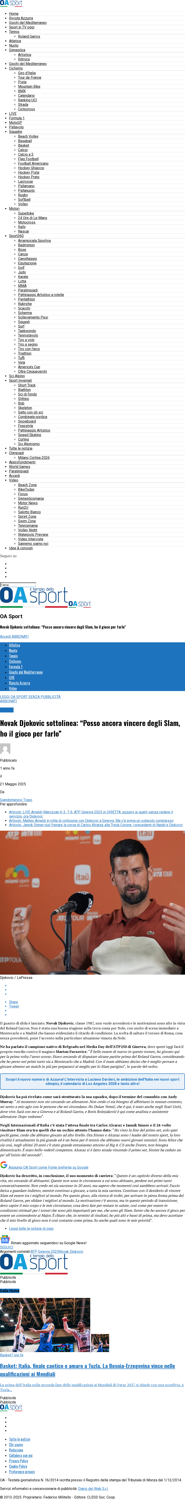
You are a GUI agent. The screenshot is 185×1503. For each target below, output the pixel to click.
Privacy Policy (18, 1461)
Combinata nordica (32, 417)
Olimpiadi (16, 453)
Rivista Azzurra (21, 18)
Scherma (25, 313)
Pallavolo (16, 127)
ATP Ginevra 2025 (45, 1251)
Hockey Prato (28, 177)
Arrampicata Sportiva (34, 240)
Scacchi (24, 308)
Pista (22, 82)
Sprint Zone (27, 516)
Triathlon (24, 353)
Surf (21, 326)
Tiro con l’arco (29, 349)
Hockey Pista (28, 172)
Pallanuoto (26, 190)
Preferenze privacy (22, 1471)
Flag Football (28, 159)
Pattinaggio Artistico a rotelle (41, 295)
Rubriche (25, 304)
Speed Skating (29, 435)
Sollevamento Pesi (33, 317)
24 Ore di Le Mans (32, 218)
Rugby (23, 195)
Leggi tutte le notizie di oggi (31, 1228)
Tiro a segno (28, 344)
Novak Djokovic (71, 1251)
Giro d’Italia (27, 73)
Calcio (23, 150)
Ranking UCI (27, 100)
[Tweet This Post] (97, 990)
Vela (21, 362)
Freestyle (25, 426)
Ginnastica (17, 50)
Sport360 (16, 236)
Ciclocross (26, 109)
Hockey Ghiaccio (31, 168)
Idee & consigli (21, 548)
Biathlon (24, 390)
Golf (21, 268)
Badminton (26, 245)
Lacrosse (25, 181)
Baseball (25, 141)
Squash (24, 322)
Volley (23, 204)
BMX (22, 91)
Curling (23, 439)
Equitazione (27, 263)
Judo (22, 272)
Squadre (15, 131)
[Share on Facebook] (97, 985)
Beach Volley (28, 136)
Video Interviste (30, 539)
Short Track (27, 385)
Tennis (14, 32)
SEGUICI (6, 1247)
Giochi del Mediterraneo (28, 23)
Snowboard (27, 421)
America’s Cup (29, 367)
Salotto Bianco (29, 512)
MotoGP (15, 122)
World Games (19, 467)
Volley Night (27, 530)
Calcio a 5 (25, 154)
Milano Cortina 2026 (34, 458)
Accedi (14, 476)
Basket (23, 145)
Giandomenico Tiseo (16, 800)
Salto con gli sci (30, 412)
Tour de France (29, 77)
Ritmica (24, 59)
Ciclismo (16, 68)
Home (13, 14)
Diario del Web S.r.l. (93, 1489)
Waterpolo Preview (33, 534)
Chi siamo (16, 1444)
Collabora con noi (20, 1455)
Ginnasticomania (31, 498)
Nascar (23, 231)
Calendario (26, 95)
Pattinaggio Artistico (34, 430)
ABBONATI (20, 636)
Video (13, 480)
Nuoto (13, 45)
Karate (23, 277)
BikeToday (26, 489)
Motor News (28, 503)
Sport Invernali (20, 380)
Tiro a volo (26, 340)
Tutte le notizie (20, 448)
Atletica (15, 41)
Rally (22, 227)
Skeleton (25, 408)
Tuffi (21, 358)
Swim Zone (27, 521)
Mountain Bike (29, 86)
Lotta (22, 281)
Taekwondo (27, 331)
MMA (22, 286)
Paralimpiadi (28, 290)
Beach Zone (27, 485)
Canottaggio (27, 259)
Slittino (23, 399)
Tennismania (28, 525)
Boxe (22, 249)
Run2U (23, 507)
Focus (23, 494)
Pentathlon (26, 299)
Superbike (26, 213)
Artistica (24, 55)
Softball (24, 199)
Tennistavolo (28, 335)
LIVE (12, 113)
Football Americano (33, 163)
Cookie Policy (18, 1466)
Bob (21, 403)
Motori (14, 208)
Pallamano (26, 186)
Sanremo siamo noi (33, 543)
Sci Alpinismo (29, 444)
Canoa (23, 254)
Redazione (16, 1450)
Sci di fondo (27, 394)
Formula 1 (17, 118)
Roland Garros (29, 36)
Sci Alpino (17, 376)
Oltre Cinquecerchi (32, 371)
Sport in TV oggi (21, 27)
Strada (23, 104)
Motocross (26, 222)
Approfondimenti (22, 462)
